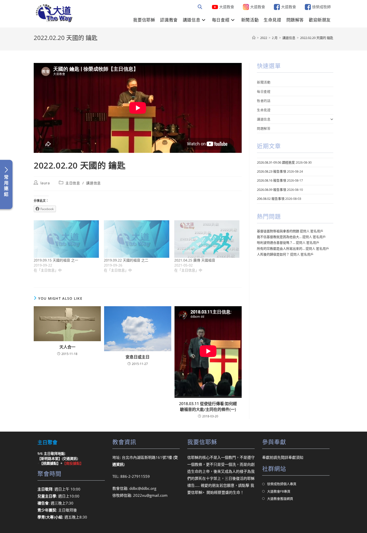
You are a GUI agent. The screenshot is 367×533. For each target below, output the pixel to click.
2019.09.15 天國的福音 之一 (56, 260)
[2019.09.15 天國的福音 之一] (66, 239)
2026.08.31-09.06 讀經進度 (276, 162)
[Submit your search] (200, 6)
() (70, 458)
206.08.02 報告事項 (270, 198)
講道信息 (93, 183)
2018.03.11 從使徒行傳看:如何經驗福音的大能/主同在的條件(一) (208, 406)
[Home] (253, 37)
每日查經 (263, 91)
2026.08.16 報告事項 (271, 180)
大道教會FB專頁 (278, 491)
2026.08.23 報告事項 (271, 171)
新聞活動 (263, 82)
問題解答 (263, 128)
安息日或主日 (138, 357)
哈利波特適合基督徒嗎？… (276, 242)
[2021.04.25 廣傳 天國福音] (206, 239)
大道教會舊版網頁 (280, 498)
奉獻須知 (295, 457)
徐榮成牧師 (321, 6)
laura (45, 183)
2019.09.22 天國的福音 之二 (126, 260)
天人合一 (67, 347)
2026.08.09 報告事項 (271, 189)
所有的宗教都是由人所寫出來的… (281, 248)
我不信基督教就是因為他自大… (279, 237)
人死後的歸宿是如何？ (273, 254)
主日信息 (72, 183)
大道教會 (226, 6)
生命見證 (263, 110)
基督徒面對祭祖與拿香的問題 (278, 231)
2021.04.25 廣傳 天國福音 (194, 260)
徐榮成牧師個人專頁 (281, 484)
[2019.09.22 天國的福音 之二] (136, 239)
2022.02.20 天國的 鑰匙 (316, 37)
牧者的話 (263, 100)
